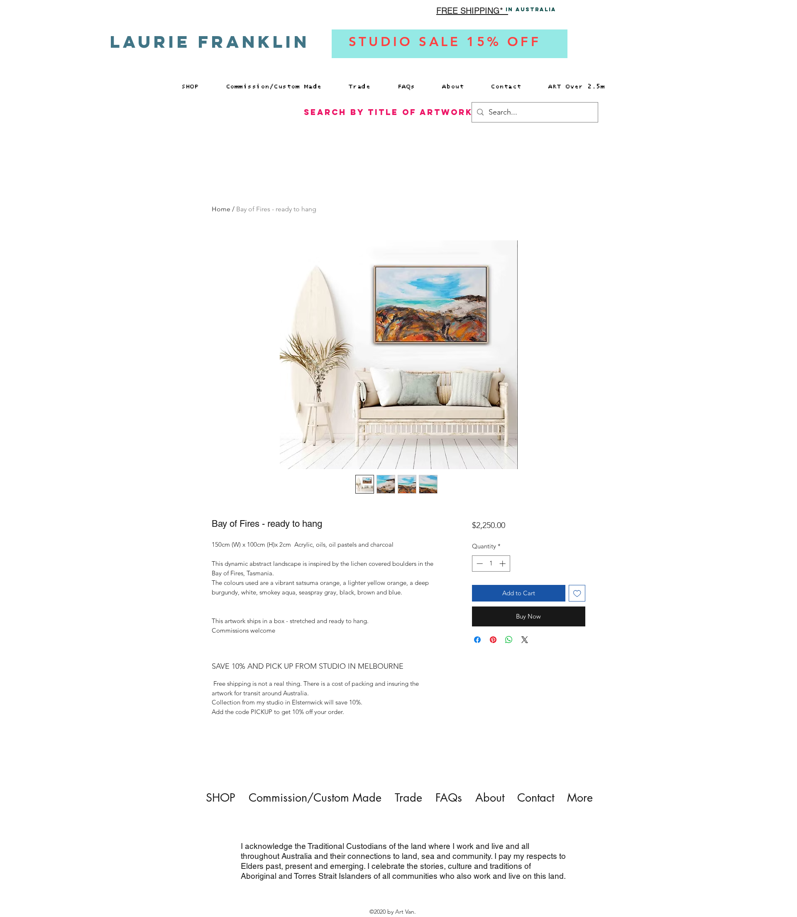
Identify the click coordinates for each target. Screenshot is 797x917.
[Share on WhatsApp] (509, 640)
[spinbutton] (491, 563)
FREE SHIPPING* (472, 11)
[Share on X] (525, 640)
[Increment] (503, 563)
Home (221, 209)
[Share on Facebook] (477, 640)
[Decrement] (478, 563)
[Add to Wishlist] (577, 593)
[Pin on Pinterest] (493, 640)
